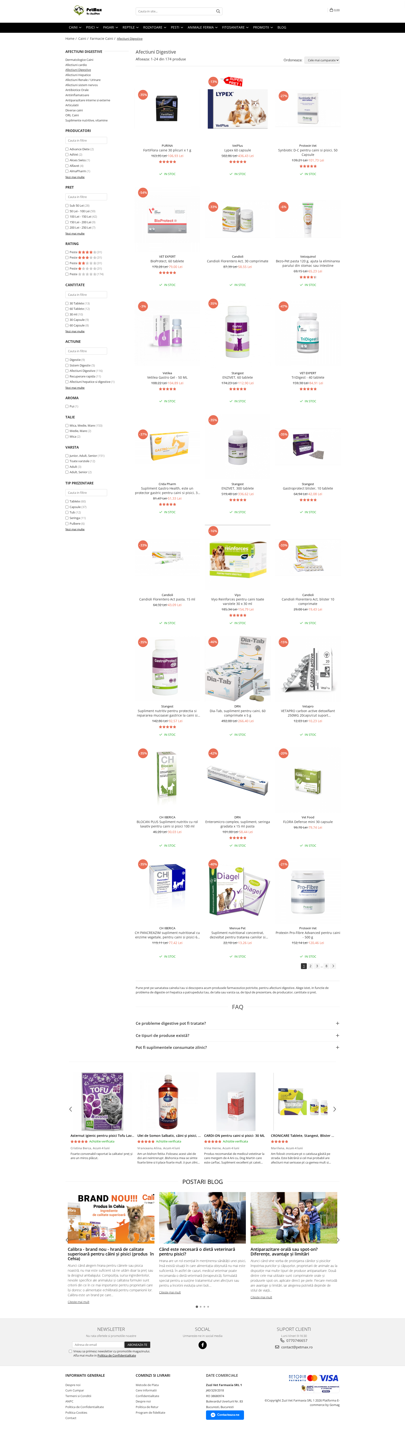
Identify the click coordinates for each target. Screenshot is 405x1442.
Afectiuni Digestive (78, 70)
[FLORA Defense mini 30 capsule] (308, 780)
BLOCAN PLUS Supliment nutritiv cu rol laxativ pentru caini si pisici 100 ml (167, 824)
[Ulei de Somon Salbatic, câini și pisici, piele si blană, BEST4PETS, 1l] (169, 1101)
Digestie (75, 360)
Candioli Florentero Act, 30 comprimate (237, 261)
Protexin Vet (308, 145)
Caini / (83, 38)
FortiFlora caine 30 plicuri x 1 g (167, 150)
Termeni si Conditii (78, 1396)
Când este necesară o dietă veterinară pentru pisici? (197, 1251)
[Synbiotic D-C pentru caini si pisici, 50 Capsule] (308, 108)
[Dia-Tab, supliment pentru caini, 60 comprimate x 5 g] (237, 669)
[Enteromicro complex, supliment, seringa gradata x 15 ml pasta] (237, 780)
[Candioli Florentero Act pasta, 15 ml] (167, 557)
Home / (71, 38)
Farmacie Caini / (103, 38)
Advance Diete (80, 149)
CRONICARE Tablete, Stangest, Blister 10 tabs (307, 1135)
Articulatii (72, 105)
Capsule (75, 507)
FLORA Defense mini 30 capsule (308, 822)
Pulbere (75, 523)
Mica (73, 436)
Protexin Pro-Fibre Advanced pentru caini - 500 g (308, 934)
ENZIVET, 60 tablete (237, 377)
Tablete (75, 501)
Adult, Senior (78, 472)
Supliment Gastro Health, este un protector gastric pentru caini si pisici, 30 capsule (167, 490)
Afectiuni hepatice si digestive (90, 382)
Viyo (238, 595)
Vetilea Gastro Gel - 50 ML (167, 377)
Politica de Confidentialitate (117, 1355)
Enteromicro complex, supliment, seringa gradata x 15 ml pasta (237, 824)
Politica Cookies (76, 1412)
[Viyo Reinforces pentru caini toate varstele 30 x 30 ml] (237, 557)
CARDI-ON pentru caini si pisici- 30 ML (234, 1135)
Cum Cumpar (74, 1390)
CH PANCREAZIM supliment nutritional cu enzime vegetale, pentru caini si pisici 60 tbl (167, 934)
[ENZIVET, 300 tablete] (237, 446)
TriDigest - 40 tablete (308, 377)
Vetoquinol (308, 256)
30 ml (74, 314)
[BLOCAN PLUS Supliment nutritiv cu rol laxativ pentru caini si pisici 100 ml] (167, 780)
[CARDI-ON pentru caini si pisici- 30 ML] (235, 1101)
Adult (73, 467)
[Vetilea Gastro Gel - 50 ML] (167, 333)
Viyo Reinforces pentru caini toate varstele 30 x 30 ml (237, 601)
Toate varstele (79, 461)
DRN (237, 706)
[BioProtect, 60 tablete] (167, 219)
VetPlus (237, 145)
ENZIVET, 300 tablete (237, 488)
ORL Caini (72, 115)
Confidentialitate (147, 1396)
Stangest (238, 373)
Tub (72, 512)
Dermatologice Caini (79, 60)
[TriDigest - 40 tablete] (308, 333)
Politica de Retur (147, 1407)
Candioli (237, 256)
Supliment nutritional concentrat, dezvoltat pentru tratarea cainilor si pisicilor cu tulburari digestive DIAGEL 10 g (238, 934)
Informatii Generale (85, 1375)
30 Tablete (77, 303)
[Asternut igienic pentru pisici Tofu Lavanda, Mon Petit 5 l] (102, 1101)
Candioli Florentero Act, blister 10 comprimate (308, 601)
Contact (70, 1418)
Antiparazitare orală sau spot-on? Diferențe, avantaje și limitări (284, 1251)
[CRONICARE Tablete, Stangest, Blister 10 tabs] (302, 1101)
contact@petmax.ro (296, 1347)
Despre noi (72, 1385)
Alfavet (74, 166)
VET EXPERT (167, 256)
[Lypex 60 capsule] (237, 108)
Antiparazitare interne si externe (87, 100)
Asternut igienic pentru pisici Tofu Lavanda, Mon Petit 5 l (116, 1135)
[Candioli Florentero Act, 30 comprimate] (237, 219)
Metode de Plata (147, 1385)
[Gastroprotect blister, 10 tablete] (308, 446)
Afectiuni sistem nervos (81, 85)
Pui (72, 406)
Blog (282, 27)
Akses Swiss (78, 160)
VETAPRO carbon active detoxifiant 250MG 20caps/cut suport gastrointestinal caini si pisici (308, 713)
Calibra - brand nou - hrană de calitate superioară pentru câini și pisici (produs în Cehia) (111, 1253)
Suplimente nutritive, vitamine (86, 120)
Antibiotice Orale (77, 90)
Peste (74, 252)
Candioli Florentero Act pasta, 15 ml (167, 599)
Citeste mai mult (78, 1302)
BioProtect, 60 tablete (167, 261)
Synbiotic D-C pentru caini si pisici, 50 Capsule (308, 152)
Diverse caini (74, 110)
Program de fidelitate (150, 1412)
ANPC (69, 1401)
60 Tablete (77, 309)
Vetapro (308, 706)
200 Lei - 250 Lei (80, 227)
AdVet (74, 154)
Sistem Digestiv (80, 365)
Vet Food (308, 817)
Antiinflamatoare (77, 95)
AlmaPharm (78, 171)
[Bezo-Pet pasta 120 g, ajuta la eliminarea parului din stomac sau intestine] (308, 219)
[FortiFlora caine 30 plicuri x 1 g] (167, 108)
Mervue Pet (237, 928)
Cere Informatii (146, 1390)
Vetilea (167, 373)
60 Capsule (77, 325)
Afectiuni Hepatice (78, 75)
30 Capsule (77, 320)
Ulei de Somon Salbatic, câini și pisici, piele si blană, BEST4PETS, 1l (190, 1135)
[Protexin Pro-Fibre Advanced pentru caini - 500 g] (308, 891)
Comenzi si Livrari (153, 1375)
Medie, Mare (78, 431)
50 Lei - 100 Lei (80, 211)
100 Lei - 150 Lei (80, 216)
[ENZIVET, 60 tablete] (237, 333)
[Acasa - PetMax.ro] (88, 11)
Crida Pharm (167, 484)
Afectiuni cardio (76, 65)
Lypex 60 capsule (237, 150)
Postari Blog (202, 1182)
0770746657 (296, 1340)
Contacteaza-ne (228, 1414)
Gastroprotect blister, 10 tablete (308, 488)
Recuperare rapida (82, 376)
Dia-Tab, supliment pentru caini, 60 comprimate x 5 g (238, 713)
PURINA (167, 145)
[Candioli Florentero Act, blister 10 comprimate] (308, 557)
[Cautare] (218, 11)
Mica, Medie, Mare (82, 425)
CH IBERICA (167, 817)
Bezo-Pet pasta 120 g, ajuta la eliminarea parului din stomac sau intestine (308, 263)
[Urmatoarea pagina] (333, 966)
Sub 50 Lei (77, 205)
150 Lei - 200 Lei (80, 222)
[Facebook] (203, 1345)
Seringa (75, 518)
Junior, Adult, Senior (83, 456)
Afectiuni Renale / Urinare (83, 80)
